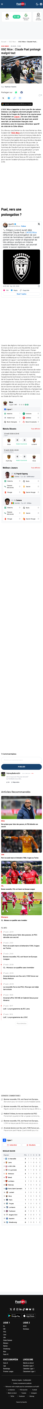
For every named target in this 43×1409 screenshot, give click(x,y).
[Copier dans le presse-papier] (14, 98)
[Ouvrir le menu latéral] (2, 4)
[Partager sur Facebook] (22, 92)
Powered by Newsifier (21, 1402)
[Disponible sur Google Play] (14, 1316)
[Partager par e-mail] (20, 98)
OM (2, 855)
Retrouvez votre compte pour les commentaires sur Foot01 (22, 1386)
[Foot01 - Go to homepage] (21, 1302)
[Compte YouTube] (27, 1309)
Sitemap (32, 1396)
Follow (23, 226)
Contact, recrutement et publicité (22, 1383)
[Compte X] (11, 1309)
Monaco (4, 917)
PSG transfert (23, 1390)
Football (34, 1390)
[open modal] (41, 4)
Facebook (22, 1396)
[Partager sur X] (3, 98)
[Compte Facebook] (14, 1309)
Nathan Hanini (10, 87)
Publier (21, 767)
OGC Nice (5, 46)
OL (2, 886)
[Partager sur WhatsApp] (16, 92)
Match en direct (12, 1393)
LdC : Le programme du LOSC (15, 1017)
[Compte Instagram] (17, 1309)
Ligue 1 (17, 117)
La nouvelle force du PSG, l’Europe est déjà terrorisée (21, 988)
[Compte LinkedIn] (20, 1309)
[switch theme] (37, 4)
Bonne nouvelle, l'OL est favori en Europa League (20, 958)
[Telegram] (9, 98)
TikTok (12, 1396)
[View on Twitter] (39, 225)
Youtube (24, 1393)
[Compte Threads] (33, 1309)
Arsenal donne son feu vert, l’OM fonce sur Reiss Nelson (20, 977)
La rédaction (11, 1390)
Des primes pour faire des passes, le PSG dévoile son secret (20, 936)
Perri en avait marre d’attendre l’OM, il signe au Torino (21, 947)
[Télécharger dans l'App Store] (29, 1316)
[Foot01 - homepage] (22, 4)
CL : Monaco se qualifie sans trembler (18, 968)
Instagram (34, 1393)
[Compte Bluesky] (30, 1309)
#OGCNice (32, 232)
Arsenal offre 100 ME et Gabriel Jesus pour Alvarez (20, 999)
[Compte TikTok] (23, 1309)
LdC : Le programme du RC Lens (16, 1009)
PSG (3, 821)
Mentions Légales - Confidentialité (21, 1380)
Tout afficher (35, 429)
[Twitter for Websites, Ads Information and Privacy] (38, 286)
